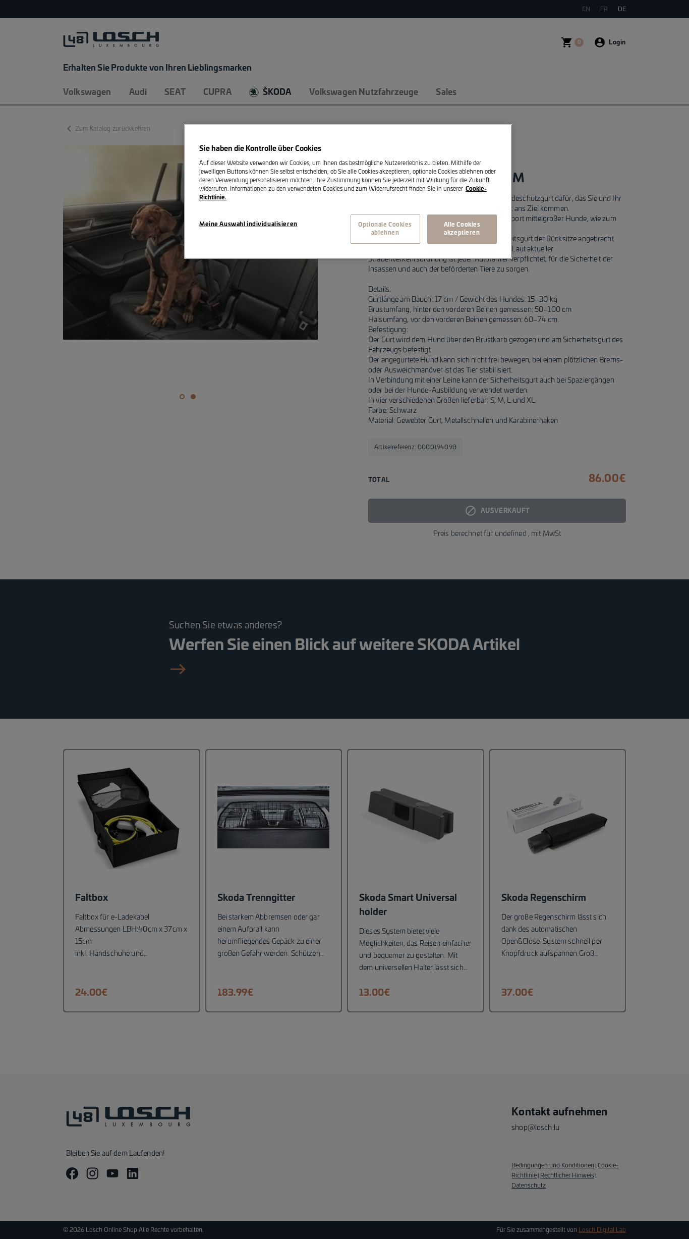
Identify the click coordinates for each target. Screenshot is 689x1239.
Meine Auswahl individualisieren (248, 224)
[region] (348, 191)
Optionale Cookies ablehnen (385, 229)
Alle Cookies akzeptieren (462, 229)
